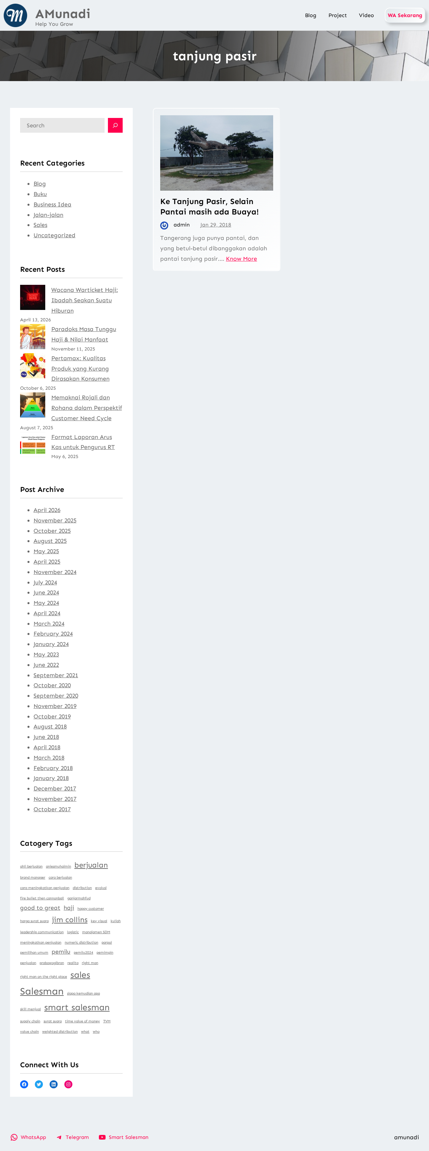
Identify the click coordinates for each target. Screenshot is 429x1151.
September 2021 (56, 675)
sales (80, 974)
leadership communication (42, 932)
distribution (82, 888)
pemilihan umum (34, 952)
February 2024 (53, 633)
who (96, 1031)
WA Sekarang (405, 15)
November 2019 (55, 706)
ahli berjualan (31, 866)
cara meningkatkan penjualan (44, 888)
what (85, 1031)
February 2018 (53, 768)
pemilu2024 (83, 952)
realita (72, 963)
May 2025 (46, 551)
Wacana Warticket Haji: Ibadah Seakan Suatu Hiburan (84, 300)
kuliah (116, 921)
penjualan (28, 963)
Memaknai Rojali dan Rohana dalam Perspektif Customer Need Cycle (86, 408)
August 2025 (50, 541)
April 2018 (47, 747)
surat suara (53, 1021)
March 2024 (49, 623)
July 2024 (45, 582)
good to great (40, 907)
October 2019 (52, 716)
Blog (40, 183)
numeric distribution (81, 942)
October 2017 (52, 809)
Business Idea (52, 204)
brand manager (32, 877)
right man (90, 963)
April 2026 (47, 510)
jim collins (69, 919)
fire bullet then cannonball (42, 898)
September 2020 (56, 695)
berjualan (91, 865)
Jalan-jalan (48, 214)
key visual (99, 921)
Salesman (42, 991)
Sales (40, 225)
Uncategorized (54, 235)
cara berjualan (60, 877)
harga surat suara (34, 921)
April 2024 (47, 613)
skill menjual (30, 1009)
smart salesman (77, 1007)
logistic (73, 932)
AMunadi (62, 13)
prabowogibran (52, 963)
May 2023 (46, 654)
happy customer (90, 908)
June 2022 (46, 664)
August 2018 (50, 726)
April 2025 (47, 561)
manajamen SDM (96, 932)
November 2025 (55, 520)
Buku (40, 194)
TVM (107, 1021)
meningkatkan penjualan (40, 942)
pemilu (61, 951)
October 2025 (52, 530)
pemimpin (105, 952)
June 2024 (46, 592)
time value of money (82, 1021)
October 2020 (52, 685)
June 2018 (46, 737)
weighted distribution (60, 1031)
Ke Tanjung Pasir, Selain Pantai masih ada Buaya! (209, 206)
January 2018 (51, 778)
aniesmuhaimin (58, 866)
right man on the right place (43, 976)
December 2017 (55, 788)
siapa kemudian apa (83, 993)
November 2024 (55, 572)
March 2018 (49, 757)
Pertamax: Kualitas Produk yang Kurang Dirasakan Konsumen (80, 369)
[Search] (115, 125)
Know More (241, 258)
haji (69, 907)
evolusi (101, 888)
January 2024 (51, 644)
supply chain (30, 1021)
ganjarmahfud (78, 898)
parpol (107, 942)
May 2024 (46, 602)
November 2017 (55, 799)
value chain (29, 1031)
